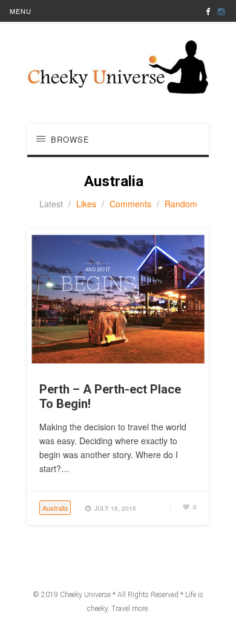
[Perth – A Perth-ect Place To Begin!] (118, 366)
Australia (55, 508)
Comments (130, 204)
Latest (51, 204)
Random (181, 204)
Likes (86, 204)
